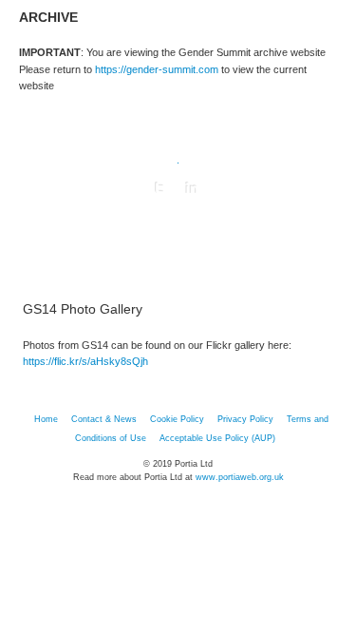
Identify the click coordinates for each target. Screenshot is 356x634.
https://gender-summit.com (156, 69)
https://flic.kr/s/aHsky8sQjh (85, 361)
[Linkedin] (191, 188)
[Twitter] (159, 188)
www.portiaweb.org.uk (240, 477)
